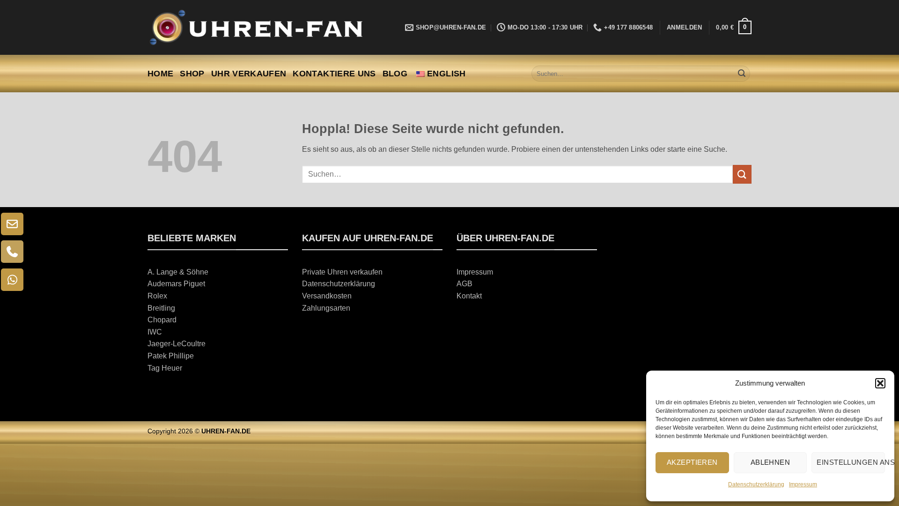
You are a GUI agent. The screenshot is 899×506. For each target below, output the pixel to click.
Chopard (162, 320)
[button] (880, 383)
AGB (464, 284)
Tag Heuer (164, 368)
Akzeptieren (692, 462)
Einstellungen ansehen (851, 462)
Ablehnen (770, 462)
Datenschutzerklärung (756, 484)
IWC (154, 332)
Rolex (157, 296)
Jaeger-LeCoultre (176, 344)
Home (160, 73)
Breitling (161, 308)
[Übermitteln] (742, 74)
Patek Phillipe (170, 356)
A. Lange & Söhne (177, 272)
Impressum (803, 484)
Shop (192, 73)
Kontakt (469, 296)
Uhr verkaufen (249, 73)
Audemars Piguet (176, 284)
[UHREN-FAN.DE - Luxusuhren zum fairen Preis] (255, 27)
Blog (395, 73)
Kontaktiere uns (334, 73)
